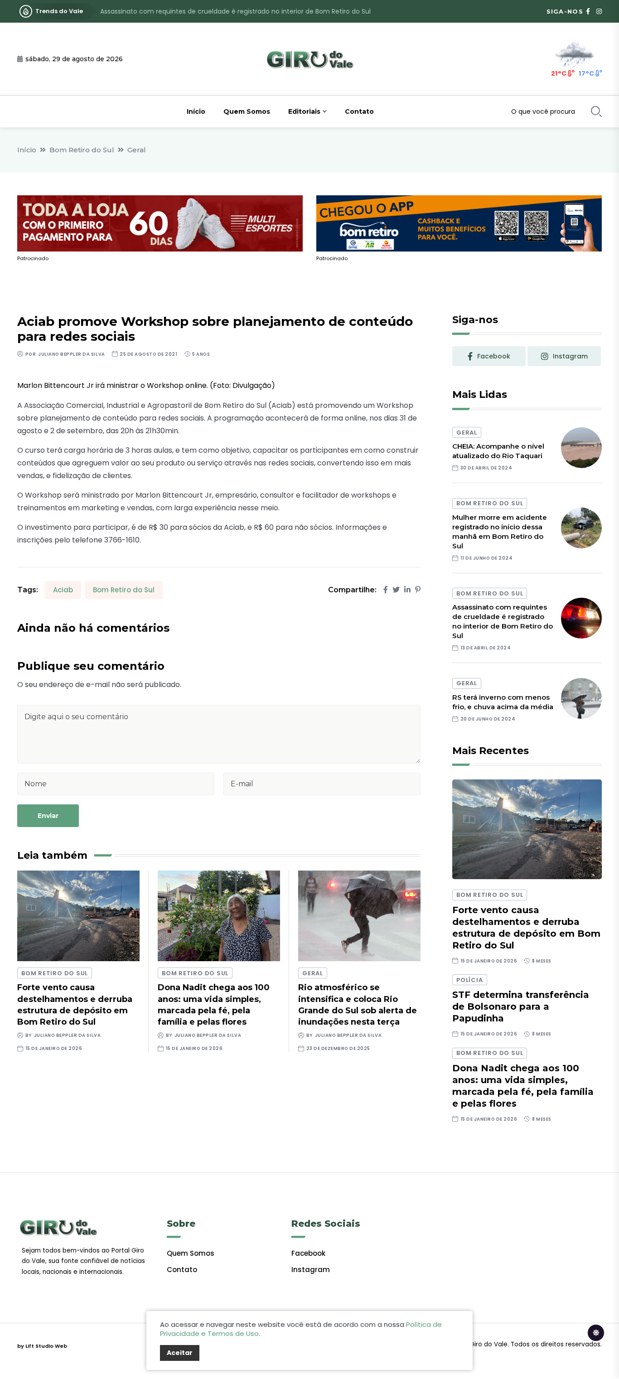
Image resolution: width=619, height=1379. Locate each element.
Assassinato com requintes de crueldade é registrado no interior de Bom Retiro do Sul (235, 11)
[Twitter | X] (396, 590)
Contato (359, 111)
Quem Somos (246, 111)
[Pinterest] (418, 590)
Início (196, 111)
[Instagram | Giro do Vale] (599, 11)
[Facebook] (385, 590)
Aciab (63, 590)
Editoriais (304, 111)
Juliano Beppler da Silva (71, 354)
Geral (136, 149)
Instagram (310, 1269)
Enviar (48, 816)
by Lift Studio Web (42, 1346)
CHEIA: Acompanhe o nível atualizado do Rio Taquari (498, 451)
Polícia (469, 980)
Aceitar (180, 1352)
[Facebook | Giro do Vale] (588, 11)
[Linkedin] (407, 590)
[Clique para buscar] (596, 111)
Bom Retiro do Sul (81, 149)
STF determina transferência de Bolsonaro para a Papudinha (520, 1006)
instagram (570, 356)
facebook (493, 356)
